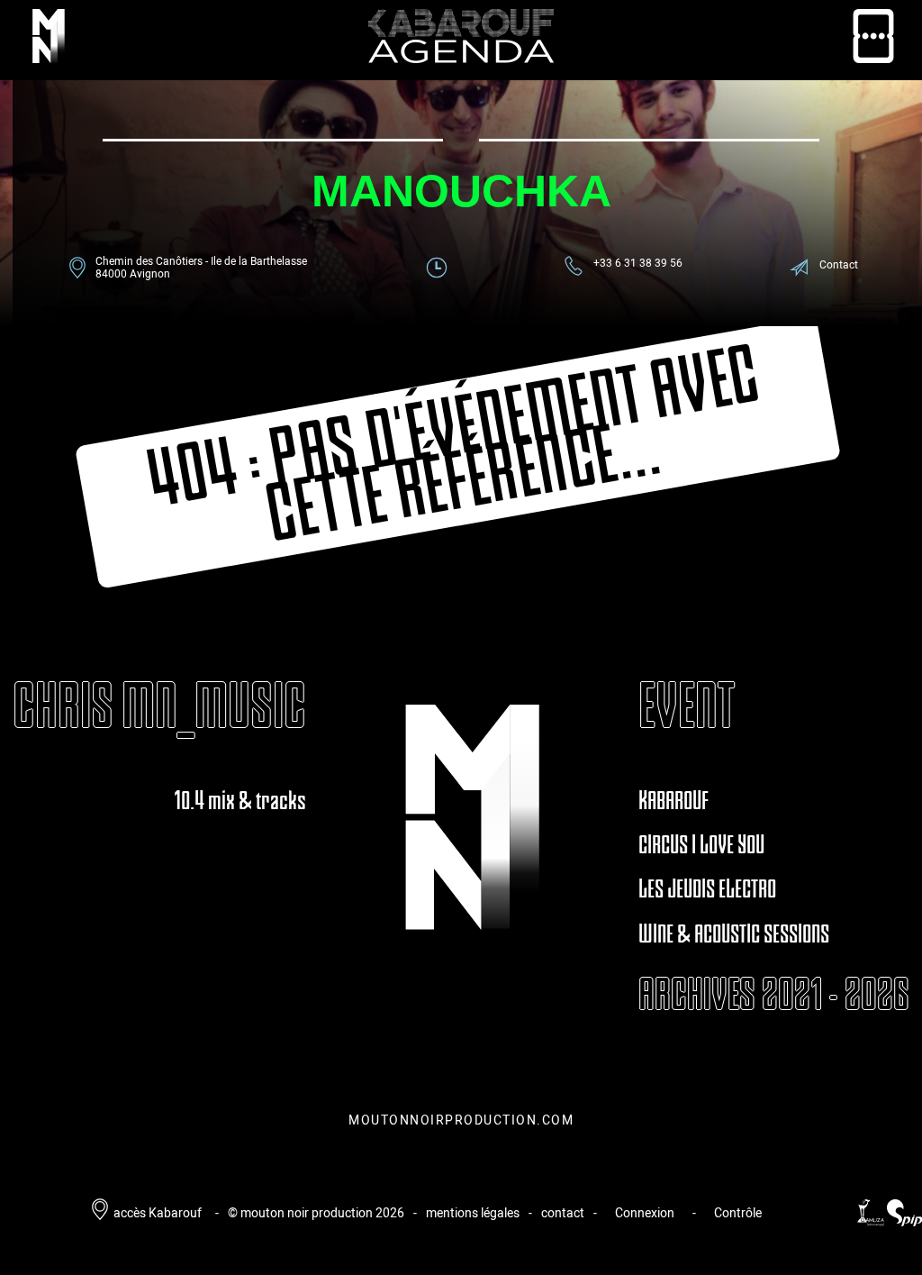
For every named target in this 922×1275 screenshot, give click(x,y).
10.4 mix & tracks (240, 800)
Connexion (644, 1212)
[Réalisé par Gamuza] (872, 1221)
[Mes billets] (873, 40)
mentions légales (473, 1212)
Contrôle (738, 1212)
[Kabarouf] (49, 39)
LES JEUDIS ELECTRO (707, 888)
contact (562, 1212)
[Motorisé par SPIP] (904, 1221)
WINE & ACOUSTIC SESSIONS (733, 933)
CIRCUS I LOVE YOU (701, 844)
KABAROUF (673, 800)
